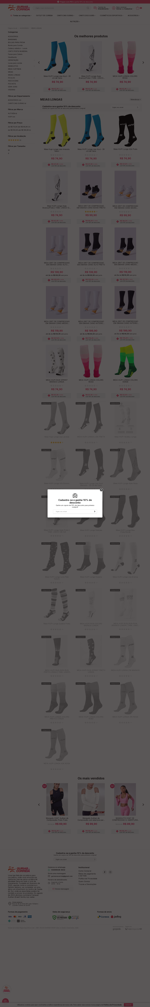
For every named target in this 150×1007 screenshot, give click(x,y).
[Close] (101, 490)
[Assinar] (95, 511)
